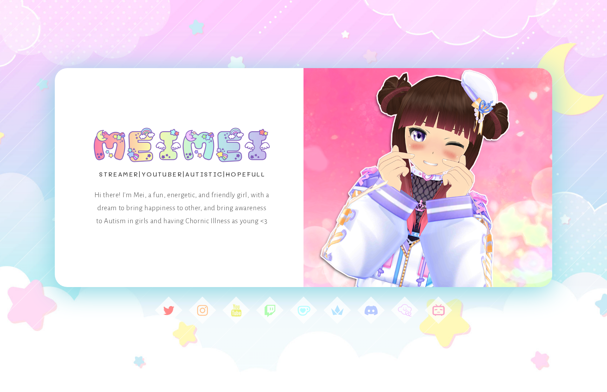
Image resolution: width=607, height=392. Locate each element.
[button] (168, 310)
